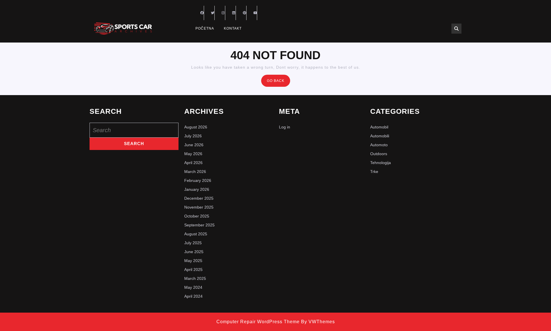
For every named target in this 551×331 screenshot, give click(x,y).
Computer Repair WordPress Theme (258, 321)
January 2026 (196, 189)
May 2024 (193, 287)
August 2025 (195, 234)
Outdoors (378, 153)
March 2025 (195, 278)
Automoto (379, 145)
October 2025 (196, 216)
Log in (284, 127)
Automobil (379, 127)
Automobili (379, 136)
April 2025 (193, 269)
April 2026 (193, 162)
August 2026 (195, 127)
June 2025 (193, 251)
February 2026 (197, 180)
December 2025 (199, 198)
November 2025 (199, 207)
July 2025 (193, 242)
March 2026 (195, 171)
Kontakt (233, 28)
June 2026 (193, 145)
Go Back (278, 82)
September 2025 (199, 225)
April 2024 (193, 296)
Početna (204, 28)
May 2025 (193, 260)
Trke (374, 171)
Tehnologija (380, 162)
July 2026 (193, 136)
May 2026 (193, 153)
